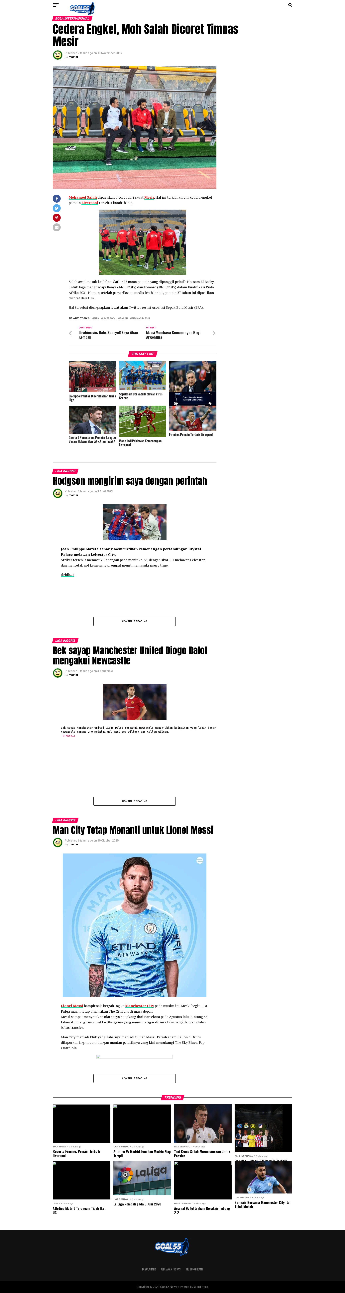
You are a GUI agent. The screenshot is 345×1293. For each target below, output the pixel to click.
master (73, 56)
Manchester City (139, 1005)
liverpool (109, 318)
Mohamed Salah (83, 197)
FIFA (96, 318)
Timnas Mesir (141, 318)
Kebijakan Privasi (171, 1269)
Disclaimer (149, 1269)
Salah (124, 318)
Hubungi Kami (194, 1269)
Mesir (149, 197)
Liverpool (89, 202)
